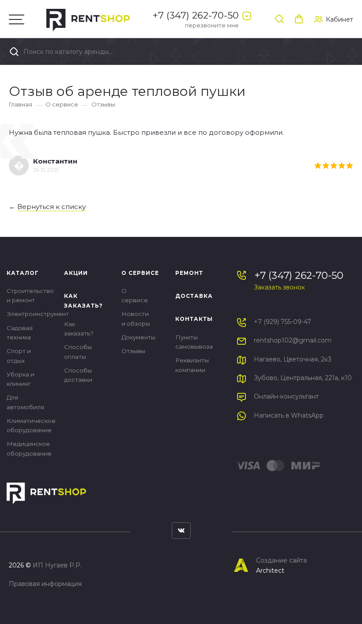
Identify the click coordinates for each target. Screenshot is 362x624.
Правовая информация (45, 584)
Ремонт (189, 273)
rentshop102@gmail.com (293, 340)
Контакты (194, 319)
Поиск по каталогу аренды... (67, 52)
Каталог (23, 273)
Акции (76, 273)
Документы (138, 337)
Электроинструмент (38, 313)
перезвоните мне (212, 25)
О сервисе (61, 104)
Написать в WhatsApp (289, 415)
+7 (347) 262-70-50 (196, 15)
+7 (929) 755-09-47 (282, 322)
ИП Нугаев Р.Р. (57, 565)
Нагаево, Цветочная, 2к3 (293, 359)
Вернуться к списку (51, 206)
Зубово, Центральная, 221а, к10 (303, 378)
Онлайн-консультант (286, 396)
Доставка (194, 296)
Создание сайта (281, 560)
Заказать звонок (279, 287)
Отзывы (103, 104)
